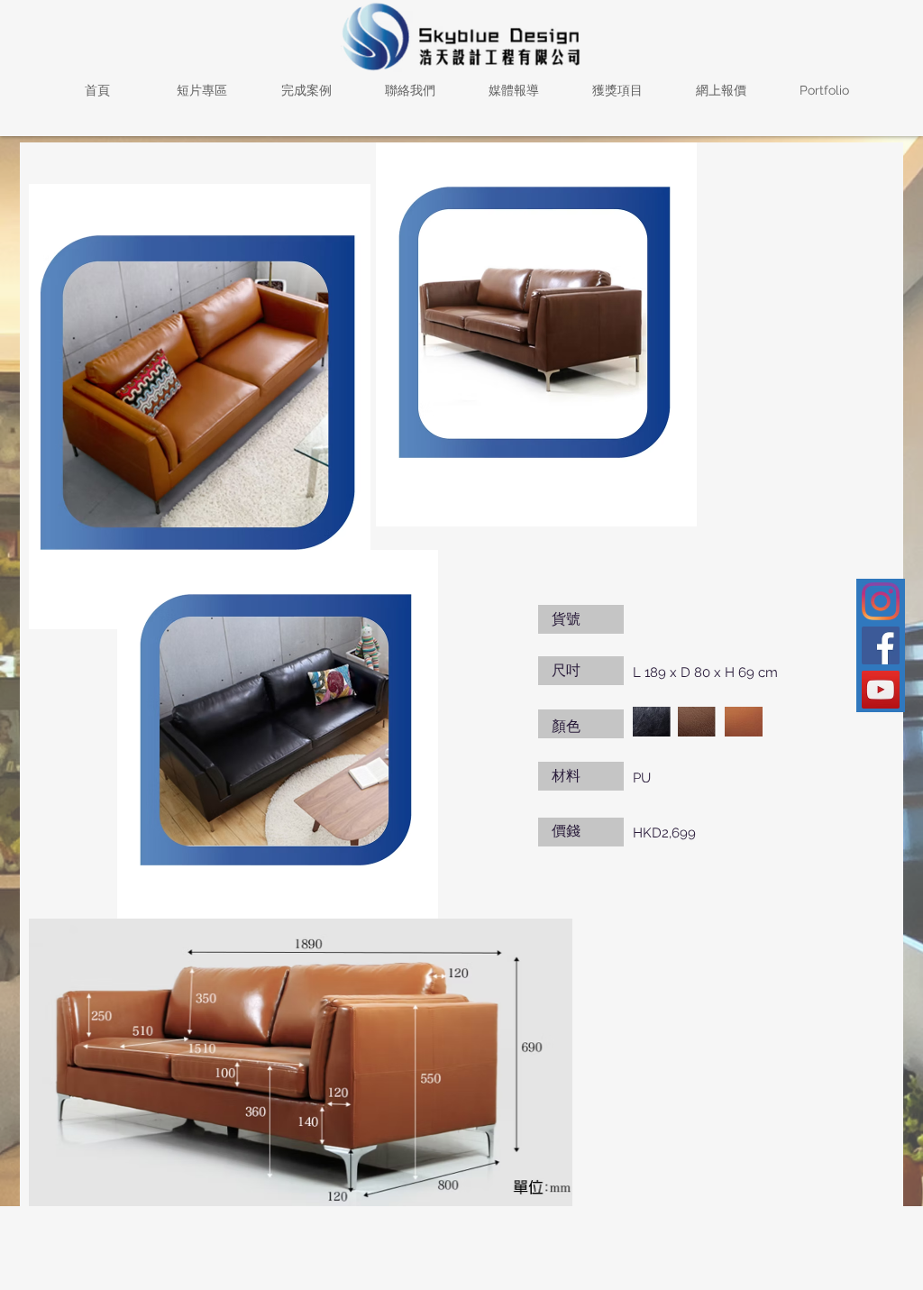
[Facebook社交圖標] (881, 645)
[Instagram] (881, 601)
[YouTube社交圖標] (881, 690)
